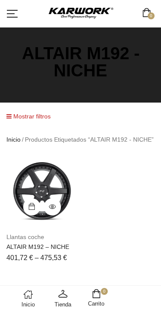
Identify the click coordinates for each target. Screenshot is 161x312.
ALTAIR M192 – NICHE (37, 246)
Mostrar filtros (31, 116)
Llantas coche (25, 236)
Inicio (13, 139)
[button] (148, 13)
